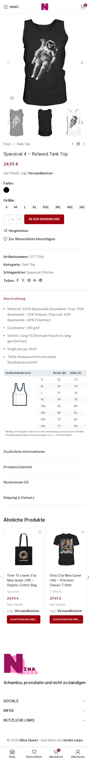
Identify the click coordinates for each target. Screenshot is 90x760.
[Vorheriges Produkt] (72, 144)
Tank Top (23, 144)
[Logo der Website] (45, 6)
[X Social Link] (23, 280)
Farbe (8, 183)
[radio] (6, 190)
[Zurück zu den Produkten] (78, 144)
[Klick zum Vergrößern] (12, 98)
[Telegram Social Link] (41, 280)
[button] (8, 62)
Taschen (13, 591)
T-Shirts (56, 591)
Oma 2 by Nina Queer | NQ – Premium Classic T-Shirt (65, 580)
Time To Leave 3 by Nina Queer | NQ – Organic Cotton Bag (22, 580)
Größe (8, 200)
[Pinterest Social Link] (29, 280)
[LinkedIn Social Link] (35, 280)
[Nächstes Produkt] (84, 144)
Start (7, 144)
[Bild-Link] (20, 662)
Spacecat (34, 272)
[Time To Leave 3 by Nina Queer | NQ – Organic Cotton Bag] (23, 549)
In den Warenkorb (44, 219)
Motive (48, 272)
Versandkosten (40, 173)
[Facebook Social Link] (17, 280)
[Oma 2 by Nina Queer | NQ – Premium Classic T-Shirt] (66, 549)
